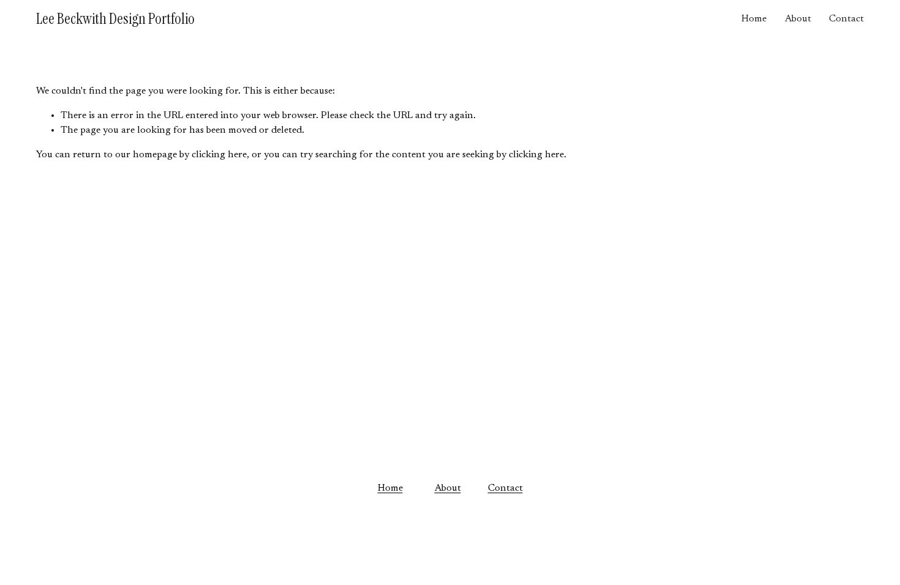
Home (754, 19)
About (798, 19)
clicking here (219, 155)
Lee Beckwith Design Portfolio (115, 19)
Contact (846, 19)
